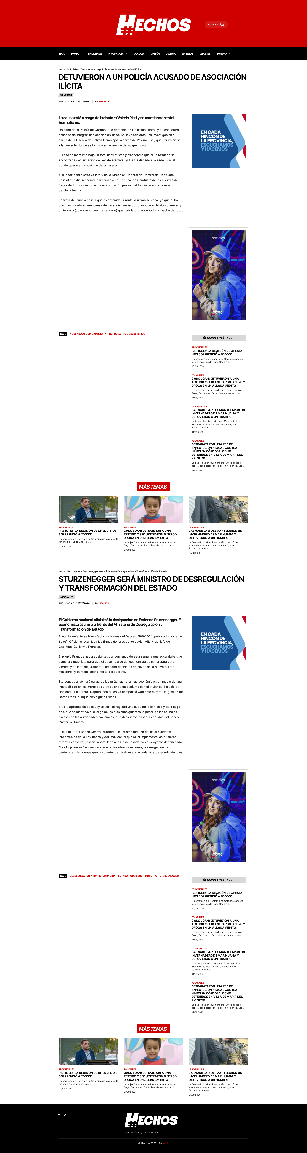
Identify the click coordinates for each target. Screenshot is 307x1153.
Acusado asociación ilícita (88, 333)
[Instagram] (64, 1115)
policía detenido (134, 333)
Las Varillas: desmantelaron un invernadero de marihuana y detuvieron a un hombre (218, 413)
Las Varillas (199, 406)
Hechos (104, 101)
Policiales (73, 69)
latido (166, 1143)
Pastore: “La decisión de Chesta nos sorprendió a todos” (217, 352)
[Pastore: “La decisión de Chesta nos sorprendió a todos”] (88, 509)
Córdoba (115, 333)
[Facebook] (59, 1115)
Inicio (62, 69)
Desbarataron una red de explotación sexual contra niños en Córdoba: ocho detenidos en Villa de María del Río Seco (217, 451)
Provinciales (199, 347)
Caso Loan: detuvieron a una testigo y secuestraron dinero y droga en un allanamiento (218, 382)
